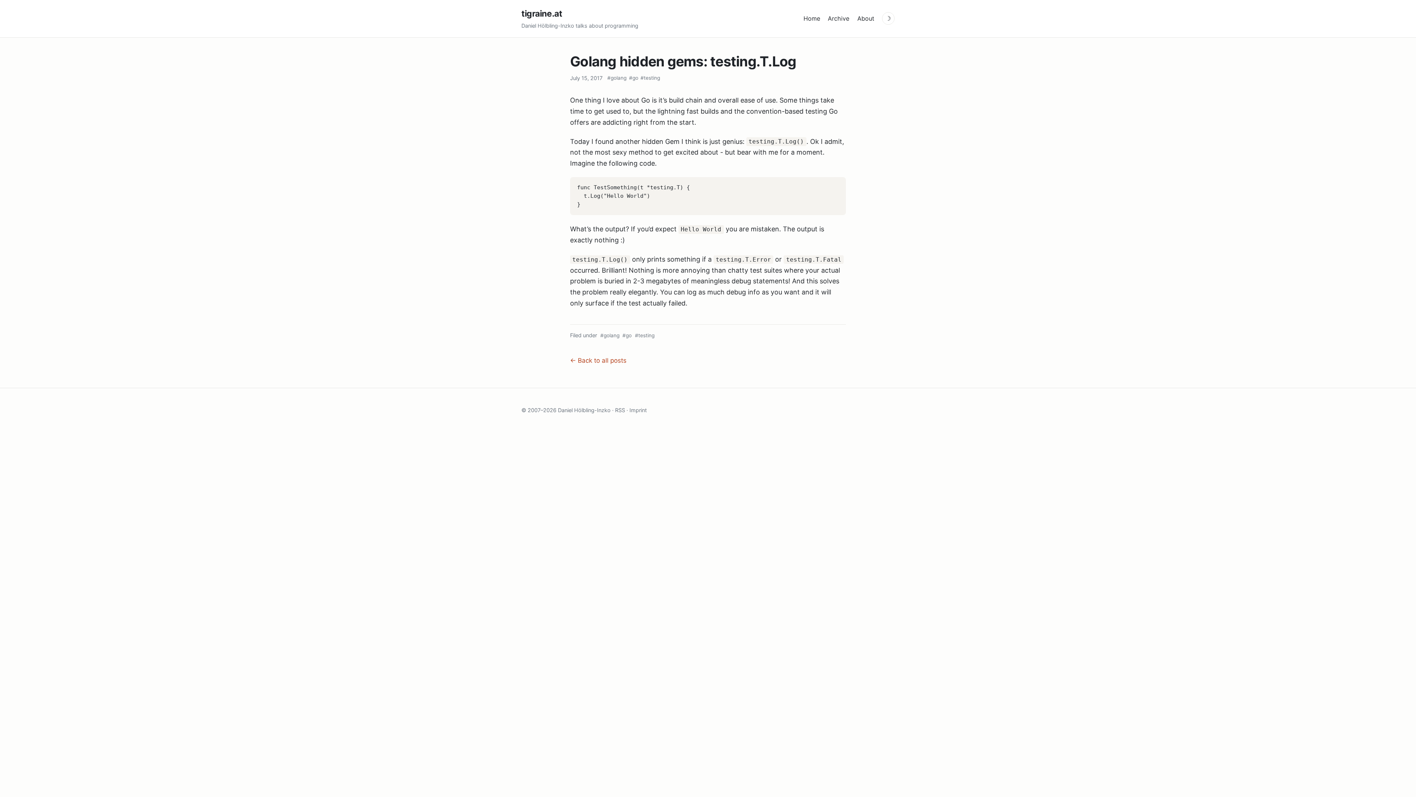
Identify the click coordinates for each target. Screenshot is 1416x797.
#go (633, 78)
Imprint (638, 410)
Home (812, 18)
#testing (650, 78)
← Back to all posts (598, 360)
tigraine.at (541, 13)
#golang (617, 78)
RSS (620, 410)
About (865, 18)
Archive (838, 18)
